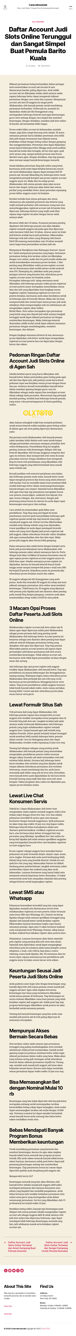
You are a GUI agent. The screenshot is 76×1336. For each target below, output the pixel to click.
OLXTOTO (46, 1329)
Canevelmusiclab (38, 5)
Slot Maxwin (38, 22)
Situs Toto (8, 1306)
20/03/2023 (45, 66)
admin (33, 66)
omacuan (8, 1314)
